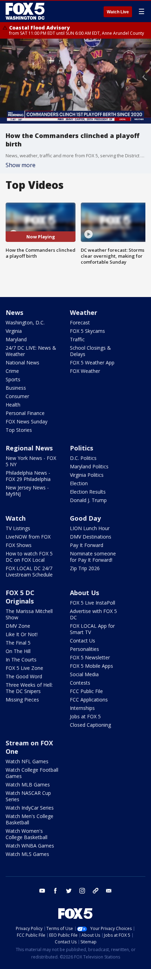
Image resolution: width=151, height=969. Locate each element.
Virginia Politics (87, 475)
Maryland (16, 339)
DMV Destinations (90, 536)
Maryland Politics (89, 466)
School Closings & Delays (90, 350)
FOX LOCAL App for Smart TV (92, 628)
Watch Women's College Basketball (26, 834)
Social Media (84, 674)
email (108, 890)
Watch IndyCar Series (30, 807)
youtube (42, 890)
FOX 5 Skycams (87, 331)
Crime (12, 371)
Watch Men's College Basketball (29, 819)
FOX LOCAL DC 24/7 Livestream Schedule (29, 571)
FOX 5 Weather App (92, 362)
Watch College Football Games (32, 772)
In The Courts (21, 659)
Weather (83, 312)
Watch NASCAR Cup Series (28, 796)
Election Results (88, 491)
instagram (82, 890)
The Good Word (24, 676)
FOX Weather (85, 371)
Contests (80, 682)
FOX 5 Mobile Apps (91, 666)
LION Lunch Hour (90, 528)
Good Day (85, 518)
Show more (20, 165)
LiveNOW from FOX (28, 536)
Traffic (77, 339)
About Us (84, 592)
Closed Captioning (90, 724)
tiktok (95, 890)
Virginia (14, 331)
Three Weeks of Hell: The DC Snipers (29, 687)
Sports (13, 379)
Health (13, 404)
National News (22, 362)
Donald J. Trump (88, 500)
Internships (82, 708)
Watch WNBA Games (30, 845)
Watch (16, 518)
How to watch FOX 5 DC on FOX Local (29, 556)
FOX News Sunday (26, 421)
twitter (68, 890)
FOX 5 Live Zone (24, 668)
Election (79, 483)
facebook (55, 890)
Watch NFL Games (27, 761)
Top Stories (19, 430)
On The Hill (18, 651)
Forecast (80, 322)
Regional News (29, 448)
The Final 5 (18, 642)
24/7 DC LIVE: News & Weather (31, 350)
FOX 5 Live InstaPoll (92, 602)
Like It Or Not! (22, 634)
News (14, 312)
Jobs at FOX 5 (85, 716)
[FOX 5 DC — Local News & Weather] (26, 11)
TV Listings (18, 528)
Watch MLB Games (28, 784)
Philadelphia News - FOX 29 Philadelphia (28, 475)
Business (16, 387)
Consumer (17, 396)
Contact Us (82, 640)
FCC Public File (86, 691)
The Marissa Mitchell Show (29, 614)
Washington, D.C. (25, 322)
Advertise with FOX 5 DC (93, 614)
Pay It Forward (86, 545)
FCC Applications (89, 699)
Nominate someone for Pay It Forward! (93, 556)
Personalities (84, 649)
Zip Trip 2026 (85, 568)
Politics (81, 448)
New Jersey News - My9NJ (27, 490)
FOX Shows (19, 545)
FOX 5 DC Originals (20, 596)
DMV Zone (18, 625)
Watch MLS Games (27, 854)
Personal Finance (25, 413)
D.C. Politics (83, 458)
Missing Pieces (22, 699)
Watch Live (118, 11)
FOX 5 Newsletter (90, 657)
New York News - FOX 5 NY (31, 461)
